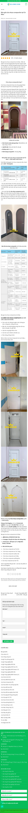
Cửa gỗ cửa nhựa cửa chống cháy (17, 539)
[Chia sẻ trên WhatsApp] (8, 574)
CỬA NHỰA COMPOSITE (6, 175)
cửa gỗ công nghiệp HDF (7, 664)
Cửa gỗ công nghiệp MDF (7, 672)
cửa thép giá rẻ (4, 710)
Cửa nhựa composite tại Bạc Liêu (11, 553)
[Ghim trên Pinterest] (17, 574)
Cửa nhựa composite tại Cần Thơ (10, 560)
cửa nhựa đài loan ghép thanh (8, 692)
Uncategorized (4, 722)
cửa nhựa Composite (6, 682)
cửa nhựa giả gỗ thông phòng (8, 695)
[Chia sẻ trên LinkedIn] (20, 574)
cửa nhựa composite (16, 162)
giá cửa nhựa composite (20, 580)
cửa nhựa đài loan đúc (6, 689)
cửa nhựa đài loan (5, 687)
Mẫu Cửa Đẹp (4, 717)
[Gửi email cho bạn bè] (15, 574)
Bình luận (5, 609)
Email (4, 627)
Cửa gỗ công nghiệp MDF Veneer (9, 674)
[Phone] (2, 803)
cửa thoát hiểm (4, 715)
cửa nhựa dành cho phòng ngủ (8, 684)
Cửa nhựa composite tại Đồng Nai (11, 558)
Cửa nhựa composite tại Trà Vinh (11, 549)
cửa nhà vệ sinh (5, 677)
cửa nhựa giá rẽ (5, 697)
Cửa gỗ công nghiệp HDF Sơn (8, 667)
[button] (2, 4)
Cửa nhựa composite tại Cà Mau (11, 556)
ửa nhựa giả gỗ (19, 85)
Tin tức (2, 720)
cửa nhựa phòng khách (6, 702)
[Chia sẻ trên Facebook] (10, 574)
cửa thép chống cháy (6, 707)
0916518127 (12, 537)
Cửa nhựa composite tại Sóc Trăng (11, 551)
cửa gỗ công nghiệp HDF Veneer (9, 669)
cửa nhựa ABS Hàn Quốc (7, 679)
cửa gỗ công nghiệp (6, 662)
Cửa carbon (4, 654)
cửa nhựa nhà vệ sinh (6, 700)
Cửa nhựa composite (6, 89)
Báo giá (3, 651)
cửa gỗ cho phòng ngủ (6, 659)
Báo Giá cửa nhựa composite (9, 246)
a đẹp (16, 72)
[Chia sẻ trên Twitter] (13, 574)
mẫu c (12, 72)
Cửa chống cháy (5, 657)
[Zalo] (2, 806)
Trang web (5, 634)
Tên (4, 621)
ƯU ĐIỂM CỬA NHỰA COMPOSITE (11, 318)
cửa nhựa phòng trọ (6, 705)
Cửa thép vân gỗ (5, 712)
